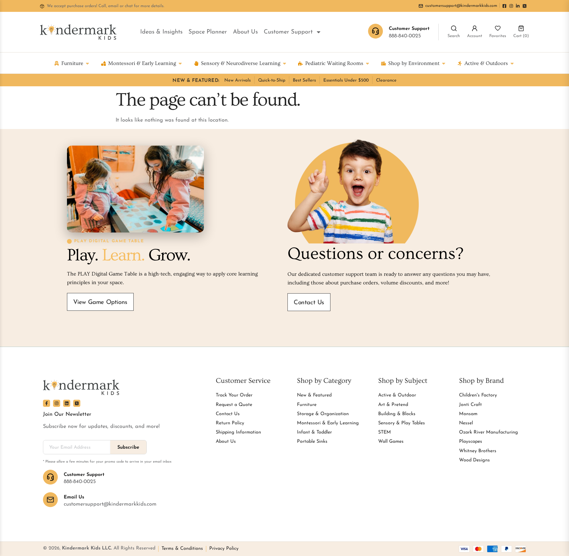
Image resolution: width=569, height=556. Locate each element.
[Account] (474, 28)
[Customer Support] (50, 477)
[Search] (454, 28)
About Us (245, 32)
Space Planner (207, 32)
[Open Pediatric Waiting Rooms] (367, 63)
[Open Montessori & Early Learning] (180, 63)
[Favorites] (498, 28)
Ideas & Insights (161, 32)
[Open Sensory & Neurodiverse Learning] (284, 63)
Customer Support (288, 32)
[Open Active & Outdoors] (512, 63)
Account (474, 36)
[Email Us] (50, 499)
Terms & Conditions (182, 548)
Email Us (74, 497)
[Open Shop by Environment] (443, 63)
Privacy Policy (224, 548)
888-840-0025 (405, 36)
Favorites (497, 36)
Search (453, 36)
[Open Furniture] (87, 63)
